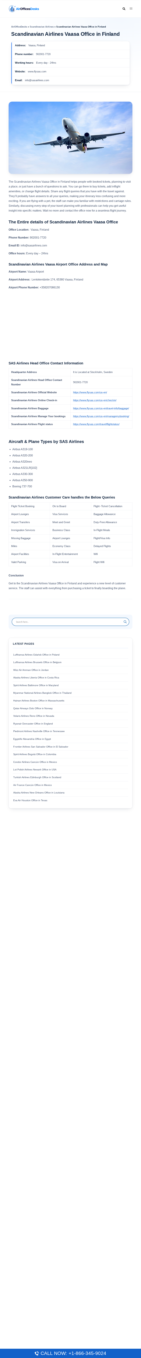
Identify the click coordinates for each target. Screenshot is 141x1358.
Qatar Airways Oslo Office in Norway (33, 708)
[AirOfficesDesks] (24, 8)
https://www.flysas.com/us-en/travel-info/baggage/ (101, 408)
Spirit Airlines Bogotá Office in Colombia (34, 754)
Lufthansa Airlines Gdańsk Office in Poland (36, 654)
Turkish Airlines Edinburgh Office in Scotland (37, 777)
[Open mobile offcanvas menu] (131, 9)
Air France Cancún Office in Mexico (32, 785)
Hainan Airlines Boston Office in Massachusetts (38, 700)
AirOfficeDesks (19, 26)
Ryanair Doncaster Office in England (33, 723)
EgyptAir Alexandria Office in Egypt (32, 739)
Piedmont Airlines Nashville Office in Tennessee (39, 731)
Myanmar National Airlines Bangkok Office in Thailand (42, 692)
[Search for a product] (124, 8)
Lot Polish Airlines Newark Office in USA (34, 769)
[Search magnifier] (125, 621)
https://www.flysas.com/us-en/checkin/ (94, 400)
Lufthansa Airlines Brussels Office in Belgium (37, 662)
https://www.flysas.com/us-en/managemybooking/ (101, 416)
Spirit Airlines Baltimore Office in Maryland (36, 685)
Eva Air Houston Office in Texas (30, 800)
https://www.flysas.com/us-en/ (90, 392)
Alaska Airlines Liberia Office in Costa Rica (36, 677)
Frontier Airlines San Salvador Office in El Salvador (40, 746)
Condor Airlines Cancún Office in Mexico (35, 762)
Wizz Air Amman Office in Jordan (31, 670)
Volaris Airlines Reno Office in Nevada (33, 716)
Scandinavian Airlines (42, 26)
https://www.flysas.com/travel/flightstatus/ (96, 424)
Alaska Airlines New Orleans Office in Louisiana (38, 792)
